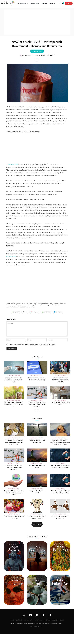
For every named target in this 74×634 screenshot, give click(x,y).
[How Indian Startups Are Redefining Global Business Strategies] (60, 367)
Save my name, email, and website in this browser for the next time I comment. (32, 344)
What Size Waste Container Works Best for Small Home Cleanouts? (37, 404)
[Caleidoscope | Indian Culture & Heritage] (7, 3)
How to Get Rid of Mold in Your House (60, 403)
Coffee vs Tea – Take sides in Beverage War (60, 517)
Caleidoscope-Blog (60, 375)
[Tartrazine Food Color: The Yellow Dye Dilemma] (14, 506)
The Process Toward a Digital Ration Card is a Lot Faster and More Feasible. (14, 442)
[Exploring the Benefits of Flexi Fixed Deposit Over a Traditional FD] (14, 392)
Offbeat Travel (60, 463)
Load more (36, 524)
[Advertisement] (37, 22)
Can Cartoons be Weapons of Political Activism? (37, 517)
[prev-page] (35, 411)
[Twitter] (50, 615)
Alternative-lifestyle (13, 375)
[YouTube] (30, 615)
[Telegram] (37, 615)
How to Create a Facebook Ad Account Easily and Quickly (37, 379)
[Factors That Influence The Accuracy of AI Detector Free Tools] (14, 367)
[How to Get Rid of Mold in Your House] (60, 392)
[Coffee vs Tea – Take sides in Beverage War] (60, 506)
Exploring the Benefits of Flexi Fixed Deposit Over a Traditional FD (13, 404)
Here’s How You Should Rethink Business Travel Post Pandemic (60, 466)
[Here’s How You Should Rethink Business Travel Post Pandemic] (60, 455)
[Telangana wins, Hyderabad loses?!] (37, 455)
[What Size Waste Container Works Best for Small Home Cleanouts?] (37, 392)
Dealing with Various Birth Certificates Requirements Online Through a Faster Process (60, 442)
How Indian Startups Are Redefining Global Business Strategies (60, 380)
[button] (60, 3)
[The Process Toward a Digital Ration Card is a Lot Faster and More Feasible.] (14, 429)
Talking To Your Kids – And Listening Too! (37, 441)
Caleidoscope (27, 55)
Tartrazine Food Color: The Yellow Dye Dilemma (14, 517)
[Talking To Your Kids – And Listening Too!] (37, 429)
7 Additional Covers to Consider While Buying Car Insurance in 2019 (14, 493)
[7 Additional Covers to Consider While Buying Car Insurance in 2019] (14, 480)
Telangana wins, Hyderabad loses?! (37, 466)
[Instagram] (24, 615)
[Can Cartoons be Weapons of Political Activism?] (37, 506)
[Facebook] (44, 615)
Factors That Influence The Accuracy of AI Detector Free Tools (14, 380)
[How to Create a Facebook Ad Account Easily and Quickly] (37, 367)
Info (37, 59)
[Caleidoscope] (21, 55)
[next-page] (38, 411)
